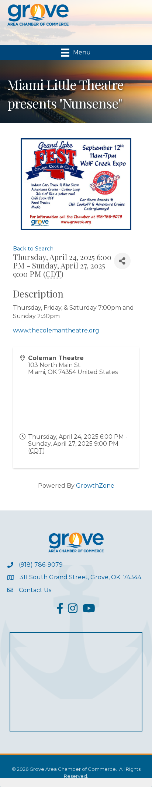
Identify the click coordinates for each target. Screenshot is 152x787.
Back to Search (33, 248)
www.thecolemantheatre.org (56, 330)
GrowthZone (95, 485)
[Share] (122, 261)
